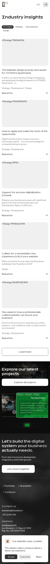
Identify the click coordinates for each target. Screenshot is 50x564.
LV (38, 4)
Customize (25, 556)
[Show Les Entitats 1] (38, 425)
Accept (11, 556)
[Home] (5, 4)
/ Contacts (9, 492)
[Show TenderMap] (26, 425)
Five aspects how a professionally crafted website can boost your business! (21, 315)
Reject (39, 556)
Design (6, 31)
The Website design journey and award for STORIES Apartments (24, 71)
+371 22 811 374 (9, 514)
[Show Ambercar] (32, 425)
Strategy (19, 27)
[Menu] (45, 4)
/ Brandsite (24, 485)
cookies (27, 548)
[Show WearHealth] (20, 425)
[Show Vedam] (14, 425)
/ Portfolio (9, 485)
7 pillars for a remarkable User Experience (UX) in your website (20, 255)
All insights (7, 27)
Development (32, 27)
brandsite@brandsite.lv (12, 510)
